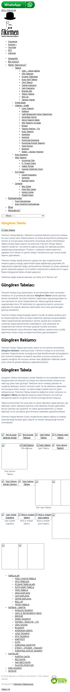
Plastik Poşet (27, 195)
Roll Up (25, 96)
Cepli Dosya (27, 145)
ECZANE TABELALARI (25, 584)
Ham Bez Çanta (29, 189)
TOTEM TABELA (22, 604)
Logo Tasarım (28, 108)
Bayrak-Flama (28, 180)
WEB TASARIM (15, 668)
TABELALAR (14, 575)
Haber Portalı (28, 166)
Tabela (18, 67)
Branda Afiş (27, 91)
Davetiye (26, 134)
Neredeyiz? (14, 210)
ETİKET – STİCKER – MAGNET (28, 647)
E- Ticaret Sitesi (29, 163)
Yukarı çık (5, 689)
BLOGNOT (19, 627)
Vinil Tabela (27, 82)
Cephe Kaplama (29, 85)
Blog (10, 207)
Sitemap (12, 53)
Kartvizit (25, 137)
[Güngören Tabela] (8, 230)
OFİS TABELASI (22, 581)
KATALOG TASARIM (24, 610)
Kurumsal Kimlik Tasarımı (33, 143)
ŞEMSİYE (12, 671)
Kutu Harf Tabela (29, 79)
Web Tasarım (21, 157)
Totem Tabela (28, 93)
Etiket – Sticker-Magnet (32, 151)
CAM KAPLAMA (22, 595)
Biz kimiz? (13, 61)
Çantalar (18, 183)
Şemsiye (26, 177)
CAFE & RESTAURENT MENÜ (28, 613)
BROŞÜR (19, 616)
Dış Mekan (19, 171)
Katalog (25, 111)
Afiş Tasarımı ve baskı (31, 122)
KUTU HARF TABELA (24, 587)
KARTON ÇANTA (22, 656)
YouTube (12, 47)
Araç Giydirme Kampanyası (27, 204)
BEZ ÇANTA (20, 659)
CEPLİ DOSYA (21, 624)
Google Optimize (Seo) (32, 169)
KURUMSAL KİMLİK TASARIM (28, 650)
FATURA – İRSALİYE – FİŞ (27, 621)
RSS (10, 50)
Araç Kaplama (21, 154)
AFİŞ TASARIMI (22, 636)
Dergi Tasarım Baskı (31, 119)
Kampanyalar (15, 198)
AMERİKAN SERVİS (24, 630)
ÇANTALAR (13, 653)
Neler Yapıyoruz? (17, 64)
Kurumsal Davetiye (30, 140)
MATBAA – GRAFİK (17, 607)
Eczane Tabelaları (30, 76)
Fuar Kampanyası (23, 201)
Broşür (25, 125)
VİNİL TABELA (21, 590)
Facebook (12, 41)
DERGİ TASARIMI (23, 619)
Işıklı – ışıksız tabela (31, 70)
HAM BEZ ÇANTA (23, 662)
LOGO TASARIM (22, 633)
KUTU (17, 642)
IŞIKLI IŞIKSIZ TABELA (25, 578)
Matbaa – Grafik (22, 105)
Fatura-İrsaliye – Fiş (31, 128)
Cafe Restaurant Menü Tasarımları (37, 114)
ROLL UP (19, 601)
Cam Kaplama (28, 88)
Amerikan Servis (29, 117)
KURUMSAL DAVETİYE (25, 645)
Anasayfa (13, 58)
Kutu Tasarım (28, 131)
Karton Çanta (27, 192)
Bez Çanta (26, 186)
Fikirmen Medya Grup (23, 684)
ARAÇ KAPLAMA (22, 593)
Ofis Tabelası (27, 73)
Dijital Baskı (20, 102)
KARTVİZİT (20, 639)
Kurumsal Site (28, 160)
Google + (12, 44)
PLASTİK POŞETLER (24, 665)
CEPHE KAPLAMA (23, 598)
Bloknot (25, 148)
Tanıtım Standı (28, 99)
